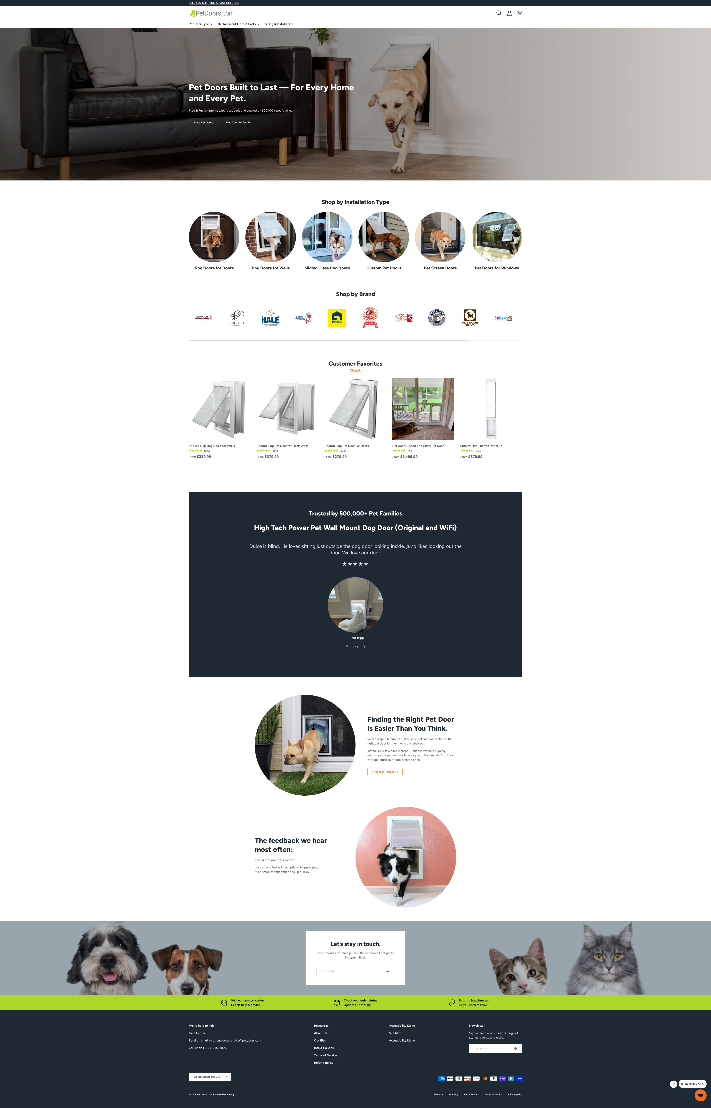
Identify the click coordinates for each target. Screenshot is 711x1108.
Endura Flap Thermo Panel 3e (481, 446)
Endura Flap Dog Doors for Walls (212, 446)
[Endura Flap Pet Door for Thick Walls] (287, 409)
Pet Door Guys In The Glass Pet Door (418, 446)
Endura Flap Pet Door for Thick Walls (282, 446)
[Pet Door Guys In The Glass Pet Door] (423, 409)
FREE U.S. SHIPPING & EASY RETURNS (214, 3)
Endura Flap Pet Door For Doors (347, 446)
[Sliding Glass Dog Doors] (327, 237)
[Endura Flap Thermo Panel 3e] (491, 409)
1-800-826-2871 (215, 1048)
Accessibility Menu (402, 1040)
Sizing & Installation (279, 24)
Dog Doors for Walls (271, 268)
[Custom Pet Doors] (383, 237)
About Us (320, 1033)
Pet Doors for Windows (497, 268)
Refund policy (323, 1062)
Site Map (395, 1033)
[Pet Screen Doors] (440, 237)
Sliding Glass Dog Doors (327, 268)
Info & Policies (324, 1048)
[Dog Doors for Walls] (270, 237)
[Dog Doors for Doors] (214, 237)
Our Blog (320, 1040)
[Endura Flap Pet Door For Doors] (355, 409)
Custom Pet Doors (383, 268)
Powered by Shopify (223, 1094)
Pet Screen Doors (440, 268)
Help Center (197, 1033)
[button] (520, 13)
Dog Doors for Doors (214, 268)
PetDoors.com (204, 1094)
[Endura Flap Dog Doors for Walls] (220, 409)
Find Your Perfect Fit (238, 122)
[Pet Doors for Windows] (497, 237)
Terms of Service (325, 1055)
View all (355, 370)
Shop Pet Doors (203, 122)
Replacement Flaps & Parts (237, 24)
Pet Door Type (199, 24)
